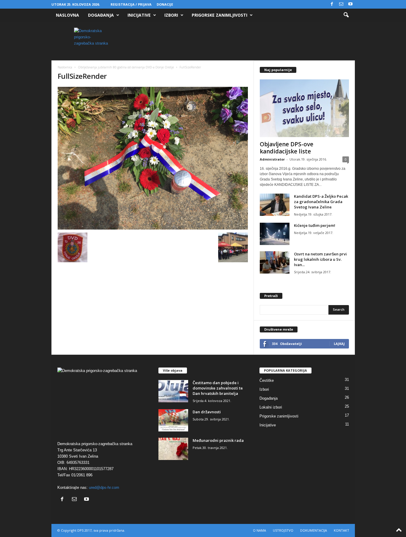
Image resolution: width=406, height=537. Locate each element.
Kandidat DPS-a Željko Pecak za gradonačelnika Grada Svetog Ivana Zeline (321, 202)
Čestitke (266, 380)
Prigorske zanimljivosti (219, 15)
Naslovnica (65, 67)
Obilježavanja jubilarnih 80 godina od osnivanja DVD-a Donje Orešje (126, 67)
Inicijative (139, 15)
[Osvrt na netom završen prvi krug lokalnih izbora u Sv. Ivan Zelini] (274, 262)
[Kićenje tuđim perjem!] (274, 234)
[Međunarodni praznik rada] (173, 449)
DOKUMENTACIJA (313, 530)
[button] (346, 15)
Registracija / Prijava (131, 4)
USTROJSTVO (283, 530)
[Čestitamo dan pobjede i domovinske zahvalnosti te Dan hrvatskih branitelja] (173, 391)
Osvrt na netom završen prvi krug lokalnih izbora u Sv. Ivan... (320, 259)
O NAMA (259, 530)
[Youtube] (350, 4)
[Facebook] (332, 4)
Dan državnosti (207, 411)
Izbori (171, 15)
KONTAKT (341, 530)
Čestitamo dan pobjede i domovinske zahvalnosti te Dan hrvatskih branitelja (218, 388)
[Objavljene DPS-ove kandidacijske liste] (304, 108)
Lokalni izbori (270, 407)
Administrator (272, 159)
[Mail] (341, 4)
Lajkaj (339, 343)
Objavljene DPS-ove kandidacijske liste (286, 147)
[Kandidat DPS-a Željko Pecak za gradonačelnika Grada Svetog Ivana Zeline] (274, 205)
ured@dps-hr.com (104, 487)
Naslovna (67, 15)
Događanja (101, 15)
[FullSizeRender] (153, 158)
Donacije (165, 4)
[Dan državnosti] (173, 420)
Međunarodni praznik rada (218, 440)
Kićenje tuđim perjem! (314, 225)
